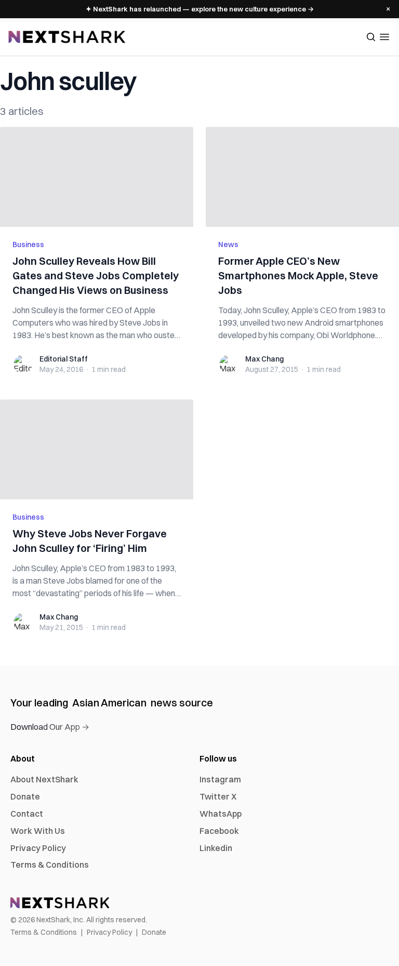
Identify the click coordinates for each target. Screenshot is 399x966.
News (228, 244)
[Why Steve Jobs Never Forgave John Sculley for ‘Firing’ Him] (96, 449)
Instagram (220, 779)
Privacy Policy (38, 848)
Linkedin (216, 848)
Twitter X (218, 796)
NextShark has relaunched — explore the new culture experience (200, 9)
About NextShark (44, 779)
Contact (26, 813)
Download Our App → (49, 727)
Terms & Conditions (49, 864)
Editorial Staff (63, 359)
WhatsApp (221, 813)
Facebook (219, 831)
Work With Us (37, 831)
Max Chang (264, 359)
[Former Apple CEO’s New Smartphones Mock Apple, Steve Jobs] (302, 177)
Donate (25, 796)
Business (28, 244)
